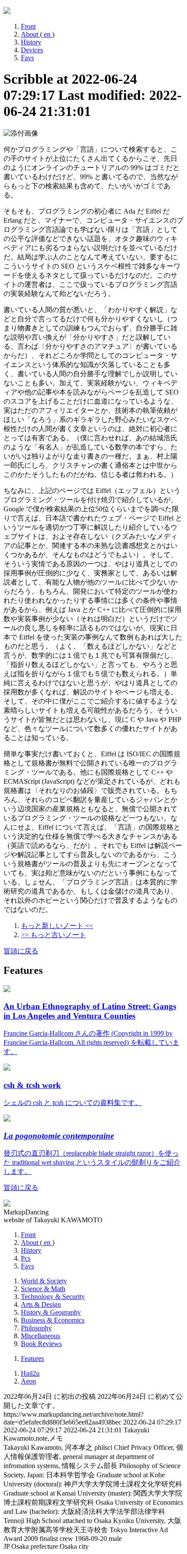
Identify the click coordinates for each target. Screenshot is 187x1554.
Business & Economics (52, 1320)
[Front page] (6, 11)
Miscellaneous (40, 1336)
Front (28, 26)
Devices (32, 50)
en (47, 34)
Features (32, 1358)
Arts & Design (41, 1304)
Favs (27, 57)
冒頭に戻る (20, 951)
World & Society (44, 1281)
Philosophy (36, 1328)
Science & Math (43, 1288)
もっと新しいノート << (57, 925)
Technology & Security (53, 1296)
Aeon (28, 1381)
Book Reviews (41, 1343)
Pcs (25, 1258)
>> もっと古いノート (53, 935)
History (31, 42)
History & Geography (51, 1312)
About (30, 34)
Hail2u (30, 1373)
